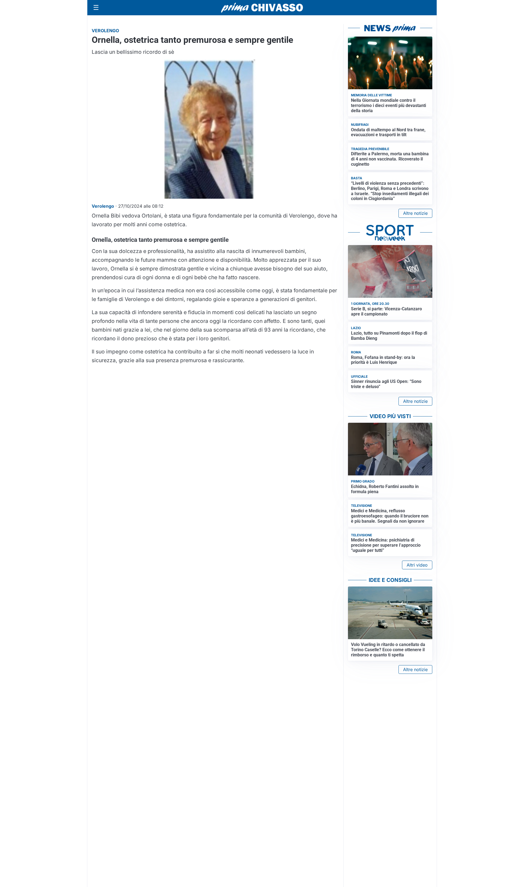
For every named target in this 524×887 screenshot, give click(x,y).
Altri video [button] (417, 565)
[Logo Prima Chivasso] (262, 7)
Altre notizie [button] (415, 213)
